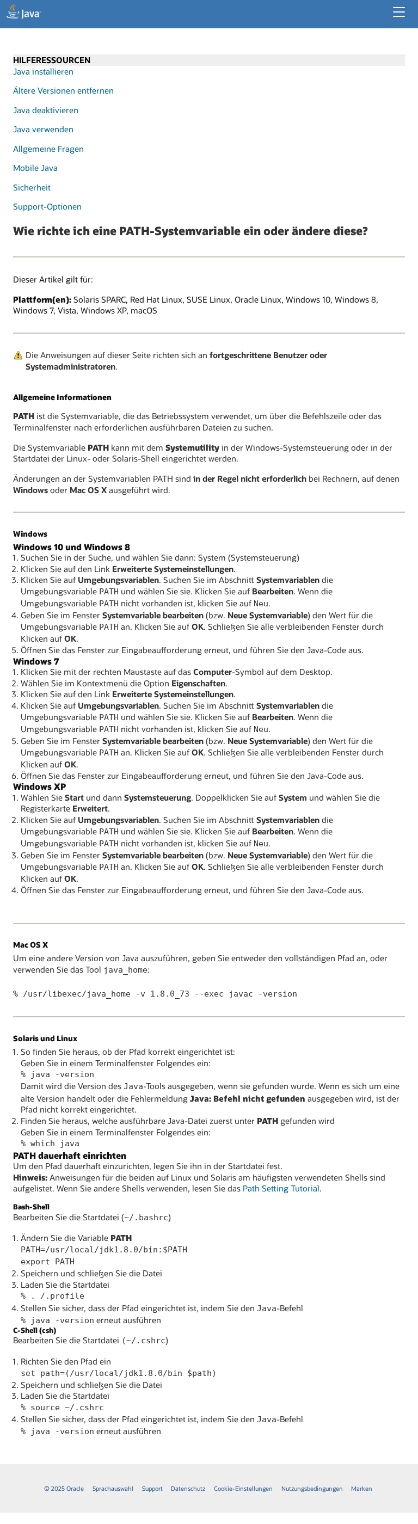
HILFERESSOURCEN (51, 59)
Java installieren (43, 71)
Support (152, 1488)
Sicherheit (32, 187)
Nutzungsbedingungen (312, 1488)
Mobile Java (35, 167)
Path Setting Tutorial (281, 1188)
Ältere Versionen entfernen (63, 90)
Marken (361, 1488)
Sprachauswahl (113, 1488)
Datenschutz (188, 1488)
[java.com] (24, 13)
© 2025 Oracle (64, 1488)
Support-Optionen (47, 206)
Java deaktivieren (45, 110)
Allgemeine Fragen (48, 148)
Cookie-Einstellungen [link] (243, 1488)
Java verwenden (43, 129)
